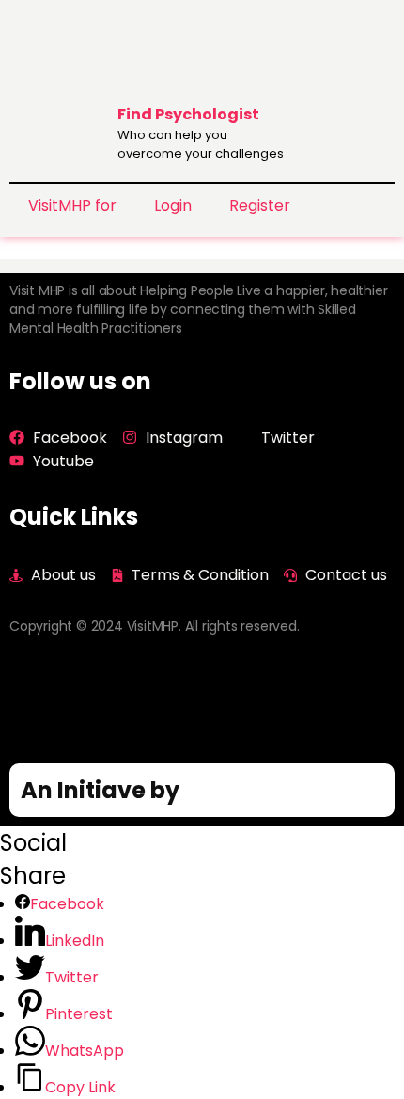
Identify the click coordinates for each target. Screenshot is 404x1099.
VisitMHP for (72, 205)
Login (173, 205)
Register (259, 205)
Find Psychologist (188, 114)
